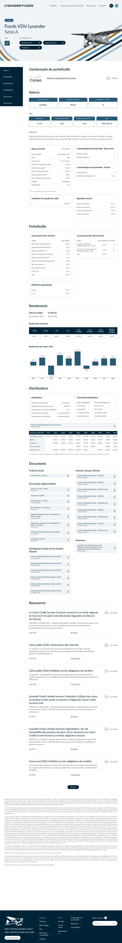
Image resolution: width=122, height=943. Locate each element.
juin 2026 (32, 716)
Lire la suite (113, 613)
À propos (102, 5)
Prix (40, 929)
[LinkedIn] (105, 918)
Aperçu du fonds (50, 42)
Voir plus (73, 787)
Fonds (60, 917)
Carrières (42, 939)
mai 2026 (32, 775)
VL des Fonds (60, 926)
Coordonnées (75, 927)
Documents (7, 96)
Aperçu (6, 70)
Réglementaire (62, 932)
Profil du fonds (27, 42)
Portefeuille (7, 77)
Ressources (91, 5)
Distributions (8, 90)
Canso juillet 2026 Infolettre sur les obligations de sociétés (61, 670)
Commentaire (75, 658)
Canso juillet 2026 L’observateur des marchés (53, 645)
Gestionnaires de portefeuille (71, 5)
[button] (116, 6)
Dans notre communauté (44, 934)
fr (111, 6)
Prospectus (25, 47)
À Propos (42, 921)
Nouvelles (74, 632)
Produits (53, 5)
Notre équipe (44, 925)
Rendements (8, 83)
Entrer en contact (12, 938)
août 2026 (32, 632)
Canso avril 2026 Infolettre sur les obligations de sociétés (60, 761)
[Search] (115, 923)
